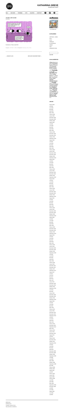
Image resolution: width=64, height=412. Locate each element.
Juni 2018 (51, 256)
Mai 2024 (51, 144)
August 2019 (51, 235)
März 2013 (51, 328)
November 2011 (52, 339)
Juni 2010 (51, 346)
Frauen (51, 68)
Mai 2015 (51, 305)
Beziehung (24, 47)
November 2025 (52, 119)
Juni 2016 (51, 289)
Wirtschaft (52, 95)
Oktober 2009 (52, 354)
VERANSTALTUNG (53, 48)
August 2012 (51, 334)
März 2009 (51, 360)
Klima (51, 76)
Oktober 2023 (52, 156)
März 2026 (51, 112)
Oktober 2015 (52, 297)
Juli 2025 (51, 123)
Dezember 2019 (52, 228)
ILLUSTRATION (52, 43)
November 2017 (52, 267)
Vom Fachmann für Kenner (53, 92)
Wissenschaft (53, 96)
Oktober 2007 (52, 368)
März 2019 (51, 243)
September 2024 (52, 138)
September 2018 (52, 252)
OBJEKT (51, 44)
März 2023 (51, 167)
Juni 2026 (51, 107)
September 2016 (52, 288)
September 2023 (52, 157)
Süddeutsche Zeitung (53, 87)
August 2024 (51, 140)
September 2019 (52, 233)
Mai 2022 (51, 183)
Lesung (52, 77)
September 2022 (52, 177)
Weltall (55, 93)
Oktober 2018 (52, 251)
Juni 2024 (51, 143)
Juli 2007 (51, 371)
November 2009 (52, 352)
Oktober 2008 (52, 362)
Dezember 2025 (52, 117)
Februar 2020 (52, 227)
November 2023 (52, 154)
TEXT (50, 46)
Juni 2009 (51, 359)
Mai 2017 (51, 276)
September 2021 (52, 196)
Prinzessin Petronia (53, 84)
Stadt (52, 86)
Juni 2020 (51, 220)
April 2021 (51, 204)
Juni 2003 (51, 389)
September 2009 (52, 355)
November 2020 (52, 212)
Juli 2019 (51, 236)
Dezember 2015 (52, 294)
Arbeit (53, 62)
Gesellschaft (53, 71)
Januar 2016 (51, 293)
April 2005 (51, 381)
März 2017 (51, 280)
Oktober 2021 (52, 194)
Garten (50, 70)
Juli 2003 (51, 388)
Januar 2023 (51, 170)
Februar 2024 (52, 149)
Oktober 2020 (52, 214)
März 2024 (51, 148)
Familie (54, 67)
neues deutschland (53, 80)
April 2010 (51, 349)
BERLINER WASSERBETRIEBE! (35, 56)
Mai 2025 (51, 127)
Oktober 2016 (52, 286)
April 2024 (51, 146)
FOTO (50, 40)
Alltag (50, 62)
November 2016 (52, 285)
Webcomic (51, 93)
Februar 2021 (52, 207)
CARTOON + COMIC (13, 47)
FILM (50, 38)
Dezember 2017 (52, 265)
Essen (51, 67)
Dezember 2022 (52, 172)
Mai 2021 (51, 202)
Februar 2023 (52, 169)
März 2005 (51, 383)
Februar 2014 (52, 323)
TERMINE (20, 12)
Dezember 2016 (52, 283)
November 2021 (52, 193)
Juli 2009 (51, 357)
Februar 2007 (52, 373)
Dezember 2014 (52, 312)
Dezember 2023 (52, 152)
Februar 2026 (52, 114)
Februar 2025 (52, 131)
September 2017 (52, 270)
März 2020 (51, 225)
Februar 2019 (52, 244)
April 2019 (51, 241)
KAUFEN (32, 12)
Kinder (54, 74)
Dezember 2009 (52, 351)
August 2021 (51, 198)
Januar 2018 (51, 264)
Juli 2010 (51, 344)
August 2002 (51, 391)
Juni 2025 (51, 125)
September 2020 (52, 215)
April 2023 (51, 165)
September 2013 (52, 326)
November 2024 (52, 135)
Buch (54, 64)
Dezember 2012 (52, 333)
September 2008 (52, 363)
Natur (54, 78)
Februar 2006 (52, 378)
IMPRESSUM (8, 402)
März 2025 (51, 130)
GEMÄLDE (51, 41)
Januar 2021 (51, 209)
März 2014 (51, 322)
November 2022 (52, 173)
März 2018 (51, 260)
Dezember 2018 (52, 247)
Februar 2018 (52, 262)
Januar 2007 (51, 375)
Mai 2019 (51, 239)
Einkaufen (54, 66)
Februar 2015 (52, 309)
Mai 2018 (51, 257)
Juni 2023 (51, 162)
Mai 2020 (51, 222)
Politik (54, 83)
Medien (55, 77)
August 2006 (51, 376)
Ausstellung (54, 63)
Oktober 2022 (52, 175)
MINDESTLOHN (9, 56)
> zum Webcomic (52, 29)
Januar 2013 (51, 331)
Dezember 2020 (52, 210)
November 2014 (52, 314)
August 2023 (51, 159)
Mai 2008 (51, 365)
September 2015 (52, 299)
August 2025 (51, 122)
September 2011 (52, 343)
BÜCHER (13, 12)
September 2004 (52, 384)
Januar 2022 (51, 190)
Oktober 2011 (52, 341)
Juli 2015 (51, 302)
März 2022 (51, 186)
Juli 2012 (51, 336)
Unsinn (53, 91)
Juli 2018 (51, 254)
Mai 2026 (51, 109)
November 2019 (52, 230)
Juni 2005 (51, 380)
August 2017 (51, 272)
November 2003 (52, 386)
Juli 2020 (51, 218)
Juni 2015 (51, 304)
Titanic (30, 47)
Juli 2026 (51, 106)
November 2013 (52, 325)
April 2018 (51, 259)
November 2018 (52, 249)
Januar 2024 (51, 151)
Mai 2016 (51, 291)
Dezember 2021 (52, 191)
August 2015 (51, 301)
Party (28, 47)
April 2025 (51, 128)
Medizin (51, 78)
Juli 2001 (51, 394)
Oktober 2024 (52, 136)
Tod (50, 91)
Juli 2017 (51, 273)
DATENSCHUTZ (8, 403)
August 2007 (51, 370)
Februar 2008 (52, 367)
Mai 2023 (51, 164)
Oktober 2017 (52, 268)
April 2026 (51, 111)
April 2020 (51, 223)
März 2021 (51, 206)
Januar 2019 (51, 246)
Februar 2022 (52, 188)
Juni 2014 (51, 318)
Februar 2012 (52, 338)
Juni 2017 (51, 275)
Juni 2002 (51, 392)
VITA (26, 12)
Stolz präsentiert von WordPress (11, 406)
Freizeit (55, 68)
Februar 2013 (52, 330)
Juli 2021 (51, 199)
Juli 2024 (51, 141)
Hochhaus (53, 73)
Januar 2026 (51, 115)
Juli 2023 (51, 161)
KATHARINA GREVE (47, 5)
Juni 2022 (51, 181)
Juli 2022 (51, 180)
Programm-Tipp (52, 85)
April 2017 (51, 278)
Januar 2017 (51, 281)
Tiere (50, 90)
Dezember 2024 (52, 133)
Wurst (50, 97)
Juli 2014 (51, 317)
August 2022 (51, 178)
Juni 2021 (51, 201)
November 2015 (52, 296)
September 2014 (52, 315)
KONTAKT (39, 12)
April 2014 (51, 320)
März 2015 (51, 307)
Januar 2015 (51, 310)
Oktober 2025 (52, 120)
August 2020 (51, 217)
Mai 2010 (51, 347)
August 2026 (51, 104)
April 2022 (51, 185)
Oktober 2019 (52, 231)
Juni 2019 (51, 238)
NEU (7, 12)
